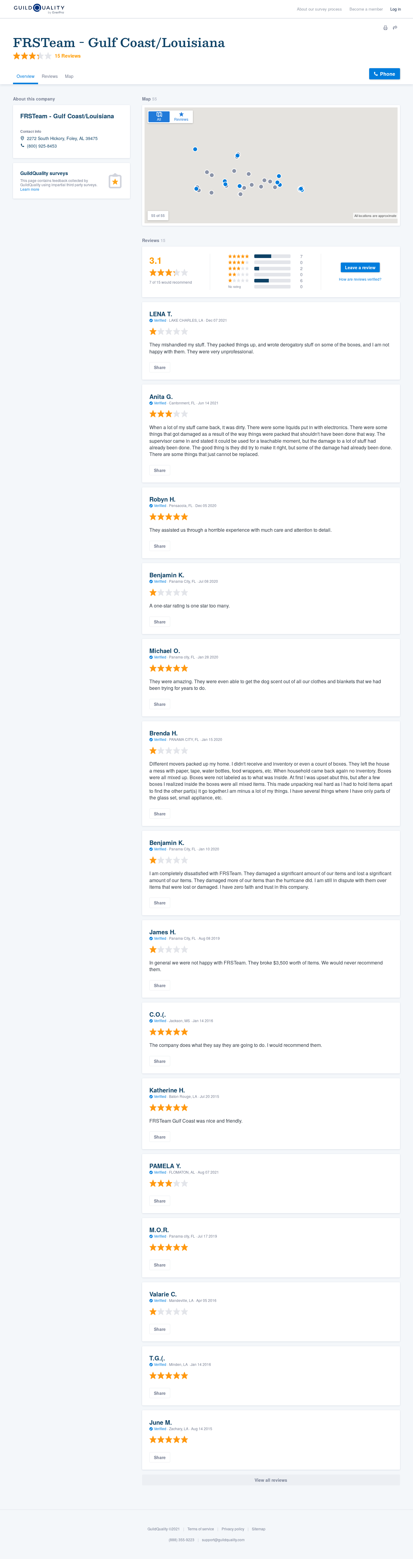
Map (69, 76)
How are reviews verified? (360, 279)
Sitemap (258, 1528)
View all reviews (271, 1480)
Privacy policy (233, 1528)
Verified (160, 320)
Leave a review (360, 267)
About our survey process (319, 9)
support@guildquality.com (223, 1539)
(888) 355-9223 (181, 1539)
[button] (224, 181)
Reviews (50, 76)
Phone (387, 73)
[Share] (395, 28)
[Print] (385, 28)
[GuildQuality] (39, 9)
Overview (25, 76)
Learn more (29, 189)
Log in (395, 9)
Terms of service (200, 1528)
